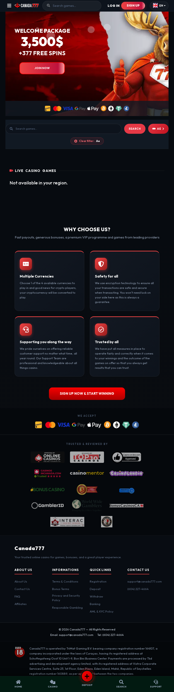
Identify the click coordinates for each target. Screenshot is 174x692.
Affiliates (20, 604)
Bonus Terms (60, 589)
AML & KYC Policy (102, 611)
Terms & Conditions (65, 581)
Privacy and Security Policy (66, 598)
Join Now (42, 68)
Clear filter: (89, 141)
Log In (114, 6)
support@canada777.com (144, 581)
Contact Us (22, 589)
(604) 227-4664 (138, 589)
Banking (95, 604)
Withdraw (96, 596)
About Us (20, 581)
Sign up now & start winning (87, 393)
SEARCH (135, 128)
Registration (98, 581)
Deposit (95, 589)
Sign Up (133, 5)
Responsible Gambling (67, 607)
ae (159, 128)
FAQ (17, 596)
